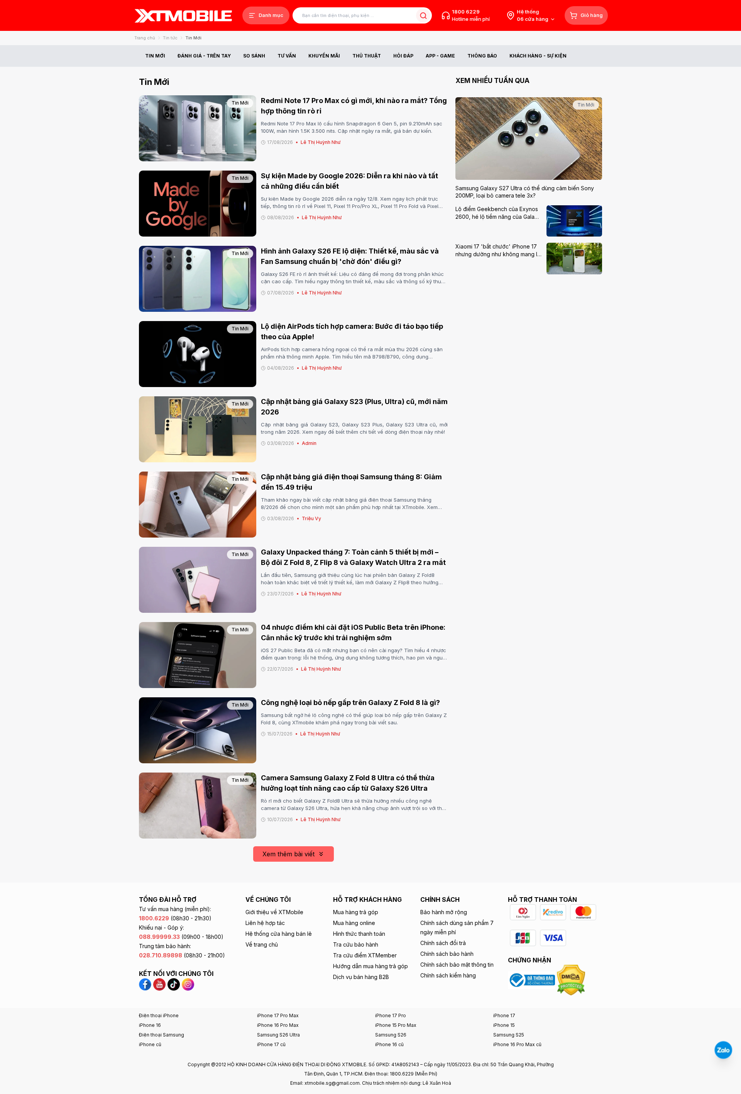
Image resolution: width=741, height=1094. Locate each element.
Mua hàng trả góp (355, 912)
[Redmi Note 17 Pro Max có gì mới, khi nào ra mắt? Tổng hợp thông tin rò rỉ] (197, 128)
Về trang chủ (261, 944)
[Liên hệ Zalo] (723, 1050)
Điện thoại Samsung (161, 1035)
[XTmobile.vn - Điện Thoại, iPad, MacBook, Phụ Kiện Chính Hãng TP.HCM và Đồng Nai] (183, 16)
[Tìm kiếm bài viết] (423, 15)
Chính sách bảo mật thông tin (457, 964)
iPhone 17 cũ (271, 1044)
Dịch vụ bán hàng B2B (361, 977)
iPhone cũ (150, 1044)
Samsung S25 (508, 1035)
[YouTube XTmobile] (159, 983)
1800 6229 (466, 11)
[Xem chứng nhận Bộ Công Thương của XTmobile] (532, 979)
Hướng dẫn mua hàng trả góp (370, 966)
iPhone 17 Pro (390, 1015)
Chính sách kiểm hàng (448, 975)
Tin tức (170, 38)
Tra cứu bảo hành (355, 944)
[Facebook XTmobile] (146, 983)
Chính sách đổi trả (443, 943)
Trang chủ (144, 38)
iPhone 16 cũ (389, 1044)
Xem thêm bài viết (288, 854)
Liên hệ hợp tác (265, 923)
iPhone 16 (150, 1025)
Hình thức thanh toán (359, 933)
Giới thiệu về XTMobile (274, 912)
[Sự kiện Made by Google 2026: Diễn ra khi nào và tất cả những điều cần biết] (197, 204)
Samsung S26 (390, 1035)
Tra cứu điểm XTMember (365, 955)
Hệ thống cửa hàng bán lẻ (278, 933)
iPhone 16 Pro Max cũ (517, 1044)
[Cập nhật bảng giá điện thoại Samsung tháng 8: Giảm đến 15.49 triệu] (197, 505)
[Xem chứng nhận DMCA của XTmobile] (572, 979)
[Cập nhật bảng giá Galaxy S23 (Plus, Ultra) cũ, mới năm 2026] (197, 429)
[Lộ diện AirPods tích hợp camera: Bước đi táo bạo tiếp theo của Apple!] (197, 354)
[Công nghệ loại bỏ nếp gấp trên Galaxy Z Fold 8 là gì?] (197, 730)
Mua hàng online (354, 923)
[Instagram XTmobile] (188, 983)
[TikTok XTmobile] (173, 983)
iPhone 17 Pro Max (278, 1015)
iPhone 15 (504, 1025)
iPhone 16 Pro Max (278, 1025)
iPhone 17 (504, 1015)
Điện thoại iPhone (159, 1015)
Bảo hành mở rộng (443, 912)
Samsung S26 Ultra (278, 1035)
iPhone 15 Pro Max (395, 1025)
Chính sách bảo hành (447, 953)
